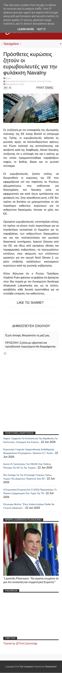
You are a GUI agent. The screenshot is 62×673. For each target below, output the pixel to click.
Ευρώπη (32, 81)
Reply (8, 78)
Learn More (26, 29)
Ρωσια (48, 81)
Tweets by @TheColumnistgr (20, 643)
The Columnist (26, 667)
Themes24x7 (51, 667)
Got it (41, 29)
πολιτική (41, 81)
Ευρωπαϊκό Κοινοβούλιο (17, 81)
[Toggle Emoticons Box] (5, 353)
